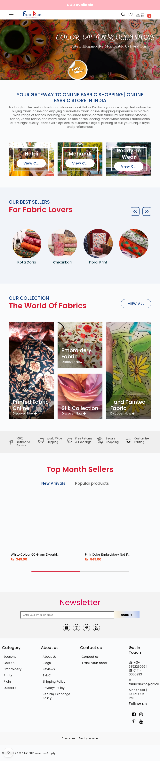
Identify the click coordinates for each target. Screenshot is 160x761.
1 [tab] (55, 571)
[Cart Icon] (142, 14)
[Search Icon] (123, 15)
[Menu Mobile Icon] (11, 14)
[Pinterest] (86, 627)
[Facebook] (66, 627)
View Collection (34, 163)
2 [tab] (104, 571)
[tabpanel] (46, 530)
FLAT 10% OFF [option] (80, 4)
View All (136, 303)
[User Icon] (138, 14)
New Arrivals (53, 483)
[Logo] (31, 14)
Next (146, 49)
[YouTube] (96, 627)
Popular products (92, 483)
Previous (13, 49)
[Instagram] (76, 627)
